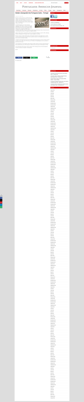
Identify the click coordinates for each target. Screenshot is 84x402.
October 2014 (53, 323)
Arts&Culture (18, 10)
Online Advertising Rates (39, 2)
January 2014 (53, 338)
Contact (25, 2)
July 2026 (52, 91)
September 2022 (53, 167)
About (21, 2)
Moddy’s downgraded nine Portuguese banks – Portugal (31, 13)
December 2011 (53, 379)
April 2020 (52, 215)
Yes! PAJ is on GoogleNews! (55, 22)
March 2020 (52, 217)
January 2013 (53, 358)
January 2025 (53, 121)
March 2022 (52, 177)
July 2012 (52, 368)
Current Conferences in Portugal (56, 24)
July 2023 (52, 151)
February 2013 (53, 356)
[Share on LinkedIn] (1, 205)
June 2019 (52, 232)
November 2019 (53, 224)
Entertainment (35, 10)
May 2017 (52, 272)
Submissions (31, 2)
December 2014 (53, 320)
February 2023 (53, 159)
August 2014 (53, 326)
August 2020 (53, 209)
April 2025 (52, 116)
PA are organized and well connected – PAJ (57, 25)
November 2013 (53, 341)
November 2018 (53, 242)
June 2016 (52, 290)
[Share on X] (1, 200)
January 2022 (53, 181)
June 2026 (52, 93)
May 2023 (52, 154)
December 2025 (53, 103)
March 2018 (52, 255)
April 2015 (52, 313)
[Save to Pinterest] (1, 202)
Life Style (40, 10)
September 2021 (53, 187)
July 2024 (52, 131)
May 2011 (52, 391)
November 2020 (53, 204)
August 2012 (53, 366)
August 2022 (53, 169)
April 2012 (52, 373)
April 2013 (52, 353)
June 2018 (52, 250)
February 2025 (53, 119)
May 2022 (52, 174)
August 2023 (53, 149)
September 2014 (53, 325)
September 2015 (53, 305)
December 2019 (53, 222)
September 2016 (53, 285)
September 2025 (53, 108)
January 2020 (53, 220)
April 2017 (52, 273)
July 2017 (52, 268)
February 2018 (53, 257)
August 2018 (53, 247)
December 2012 (53, 359)
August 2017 (53, 267)
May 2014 (52, 331)
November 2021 (53, 184)
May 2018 (52, 252)
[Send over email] (1, 207)
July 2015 (52, 308)
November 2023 (53, 144)
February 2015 (53, 316)
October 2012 (53, 363)
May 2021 (52, 194)
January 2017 (53, 278)
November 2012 (53, 361)
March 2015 (52, 315)
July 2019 (52, 230)
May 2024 (52, 134)
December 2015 (53, 300)
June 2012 (52, 369)
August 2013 (53, 346)
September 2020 (53, 207)
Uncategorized (59, 10)
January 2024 (53, 141)
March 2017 (52, 275)
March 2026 (52, 98)
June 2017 (52, 270)
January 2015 (53, 318)
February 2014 (53, 336)
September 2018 (53, 245)
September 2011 (53, 384)
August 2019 (53, 229)
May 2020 (52, 214)
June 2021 (52, 192)
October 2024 (53, 126)
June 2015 (52, 310)
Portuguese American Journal (42, 6)
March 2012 (52, 374)
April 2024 (52, 136)
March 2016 (52, 295)
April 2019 (52, 235)
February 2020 (53, 219)
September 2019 (53, 227)
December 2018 (53, 240)
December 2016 (53, 280)
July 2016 (52, 288)
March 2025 (52, 118)
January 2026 (53, 101)
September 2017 (53, 265)
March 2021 (52, 197)
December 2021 (53, 182)
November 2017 (53, 262)
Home (17, 2)
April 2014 (52, 333)
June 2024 (52, 133)
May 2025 (52, 114)
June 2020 (52, 212)
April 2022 (52, 176)
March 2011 (52, 394)
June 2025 (52, 113)
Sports (54, 10)
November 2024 (53, 124)
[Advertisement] (59, 37)
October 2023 (53, 146)
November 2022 (53, 164)
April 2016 (52, 293)
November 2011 (53, 381)
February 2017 (53, 277)
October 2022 (53, 166)
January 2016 (53, 298)
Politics (45, 10)
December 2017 (53, 260)
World (64, 10)
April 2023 (52, 156)
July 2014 (52, 328)
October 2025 (53, 106)
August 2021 (53, 189)
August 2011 (52, 386)
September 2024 (53, 128)
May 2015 (52, 311)
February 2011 (53, 396)
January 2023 (53, 161)
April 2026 (52, 96)
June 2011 (52, 389)
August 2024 (53, 129)
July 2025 (52, 111)
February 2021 (53, 199)
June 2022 (52, 172)
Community (24, 10)
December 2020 (53, 202)
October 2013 (53, 343)
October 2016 (53, 283)
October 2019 (53, 225)
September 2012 (53, 364)
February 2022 (53, 179)
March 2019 (52, 237)
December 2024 (53, 123)
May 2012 (52, 371)
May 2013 (52, 351)
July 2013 (52, 348)
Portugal (49, 10)
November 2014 (53, 321)
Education (29, 10)
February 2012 (53, 376)
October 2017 (53, 263)
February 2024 (53, 139)
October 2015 (53, 303)
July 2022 (52, 171)
